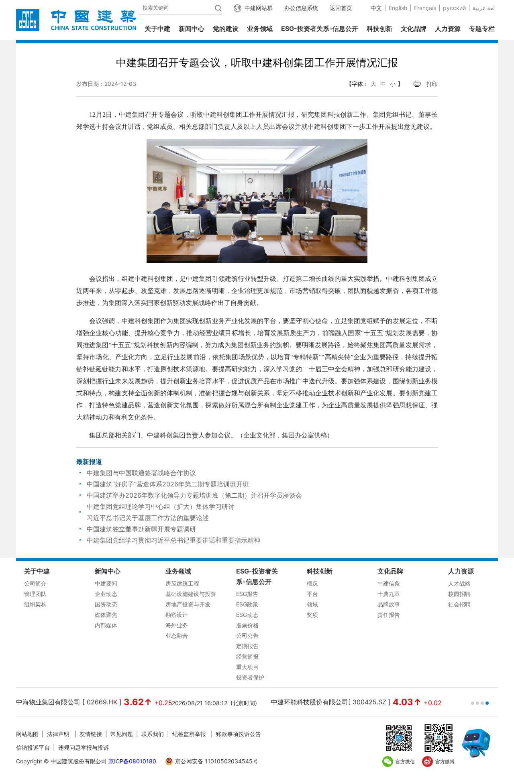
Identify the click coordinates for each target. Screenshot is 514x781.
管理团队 (35, 593)
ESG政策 (247, 604)
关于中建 (157, 28)
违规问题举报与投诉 (83, 747)
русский (454, 7)
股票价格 (247, 625)
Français (425, 7)
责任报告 (388, 614)
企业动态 (106, 593)
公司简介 (35, 583)
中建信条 (388, 583)
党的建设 (226, 28)
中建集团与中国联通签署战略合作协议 (141, 473)
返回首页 (341, 7)
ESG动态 (247, 614)
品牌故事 (388, 604)
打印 (432, 83)
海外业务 (176, 625)
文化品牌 (413, 28)
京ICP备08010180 (132, 761)
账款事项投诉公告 (238, 733)
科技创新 (379, 28)
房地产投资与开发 (187, 604)
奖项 (312, 614)
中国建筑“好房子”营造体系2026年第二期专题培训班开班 (168, 484)
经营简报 (247, 656)
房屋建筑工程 (182, 583)
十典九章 (388, 593)
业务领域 (260, 28)
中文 (376, 7)
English (398, 7)
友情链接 (91, 733)
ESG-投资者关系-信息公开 (319, 28)
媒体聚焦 (106, 614)
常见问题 (121, 733)
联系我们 (152, 733)
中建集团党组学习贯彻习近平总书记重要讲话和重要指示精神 (173, 540)
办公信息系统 (301, 7)
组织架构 (35, 604)
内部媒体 (106, 625)
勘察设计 (176, 614)
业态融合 (176, 635)
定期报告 (247, 646)
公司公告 (247, 635)
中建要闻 (106, 583)
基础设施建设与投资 (190, 593)
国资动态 (106, 604)
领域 (312, 604)
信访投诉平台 (33, 747)
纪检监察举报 (189, 733)
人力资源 (448, 28)
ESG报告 (247, 593)
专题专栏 (482, 28)
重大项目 (247, 666)
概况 (312, 583)
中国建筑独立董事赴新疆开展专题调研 (141, 529)
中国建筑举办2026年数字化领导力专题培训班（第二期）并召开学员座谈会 (194, 495)
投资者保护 (250, 677)
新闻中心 (191, 28)
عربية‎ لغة (484, 7)
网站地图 (27, 733)
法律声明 (59, 733)
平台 (312, 593)
